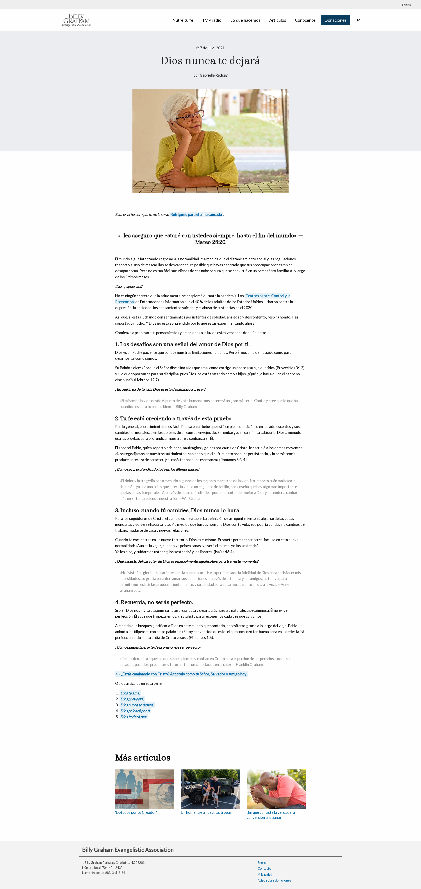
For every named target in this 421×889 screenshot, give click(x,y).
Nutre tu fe (182, 20)
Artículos (277, 20)
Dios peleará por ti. (135, 710)
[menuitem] (184, 20)
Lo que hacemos (245, 20)
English (263, 862)
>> (181, 674)
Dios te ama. (130, 693)
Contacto (264, 868)
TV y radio (211, 20)
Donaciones (336, 20)
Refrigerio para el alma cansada (196, 214)
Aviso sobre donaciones (274, 880)
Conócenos (305, 20)
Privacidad (265, 874)
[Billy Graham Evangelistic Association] (76, 19)
